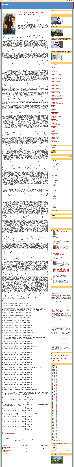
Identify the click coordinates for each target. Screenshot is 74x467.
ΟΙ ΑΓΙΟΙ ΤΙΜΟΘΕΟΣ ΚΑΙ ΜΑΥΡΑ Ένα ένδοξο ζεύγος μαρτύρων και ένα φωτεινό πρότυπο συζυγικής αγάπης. (63, 246)
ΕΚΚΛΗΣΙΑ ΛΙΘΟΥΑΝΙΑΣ (55, 85)
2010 (53, 204)
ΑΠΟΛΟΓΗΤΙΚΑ (6, 433)
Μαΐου (53, 174)
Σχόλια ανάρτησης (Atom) (11, 447)
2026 (53, 160)
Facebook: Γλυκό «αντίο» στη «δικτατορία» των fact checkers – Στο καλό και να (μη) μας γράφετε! (63, 262)
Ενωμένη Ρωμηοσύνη (56, 353)
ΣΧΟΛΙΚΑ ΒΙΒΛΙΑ (54, 137)
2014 (53, 198)
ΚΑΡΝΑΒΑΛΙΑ (53, 109)
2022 (53, 185)
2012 (53, 201)
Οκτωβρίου (54, 166)
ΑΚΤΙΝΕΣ (5, 4)
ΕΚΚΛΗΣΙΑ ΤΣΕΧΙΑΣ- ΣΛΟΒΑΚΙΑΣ (57, 95)
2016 (53, 195)
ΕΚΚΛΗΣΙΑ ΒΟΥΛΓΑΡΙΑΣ (55, 78)
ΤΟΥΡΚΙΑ (53, 140)
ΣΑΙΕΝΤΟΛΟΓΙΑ (54, 131)
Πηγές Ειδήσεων (55, 280)
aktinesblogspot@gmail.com (56, 12)
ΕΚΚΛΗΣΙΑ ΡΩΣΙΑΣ (54, 92)
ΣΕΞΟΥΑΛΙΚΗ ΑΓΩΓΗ (54, 133)
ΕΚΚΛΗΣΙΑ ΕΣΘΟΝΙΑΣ (55, 81)
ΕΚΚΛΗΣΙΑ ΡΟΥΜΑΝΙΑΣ (55, 91)
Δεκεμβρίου (54, 163)
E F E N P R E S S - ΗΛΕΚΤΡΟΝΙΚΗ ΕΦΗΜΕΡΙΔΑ (61, 355)
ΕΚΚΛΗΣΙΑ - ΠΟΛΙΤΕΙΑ (55, 74)
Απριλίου (53, 175)
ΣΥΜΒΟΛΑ (53, 134)
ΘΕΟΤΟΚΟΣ (53, 105)
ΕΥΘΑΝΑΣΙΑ (53, 102)
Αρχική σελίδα (24, 445)
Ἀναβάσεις (54, 260)
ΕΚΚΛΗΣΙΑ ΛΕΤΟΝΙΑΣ (55, 82)
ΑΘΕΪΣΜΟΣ (53, 64)
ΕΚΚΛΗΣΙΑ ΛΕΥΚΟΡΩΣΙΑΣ (55, 84)
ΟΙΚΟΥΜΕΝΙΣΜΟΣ (54, 123)
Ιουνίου (53, 172)
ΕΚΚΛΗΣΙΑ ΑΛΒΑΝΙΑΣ (55, 75)
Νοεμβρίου (54, 164)
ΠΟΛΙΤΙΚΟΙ (53, 130)
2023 (53, 184)
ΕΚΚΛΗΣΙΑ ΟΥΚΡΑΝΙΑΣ (55, 88)
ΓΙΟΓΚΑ (52, 70)
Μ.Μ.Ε (52, 117)
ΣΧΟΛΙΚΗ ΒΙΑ (53, 138)
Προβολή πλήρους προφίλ (6, 453)
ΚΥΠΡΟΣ (52, 113)
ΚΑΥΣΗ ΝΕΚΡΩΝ (54, 110)
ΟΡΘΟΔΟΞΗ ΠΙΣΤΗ (54, 124)
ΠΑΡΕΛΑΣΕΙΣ (53, 126)
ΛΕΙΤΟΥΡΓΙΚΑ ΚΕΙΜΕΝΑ (55, 116)
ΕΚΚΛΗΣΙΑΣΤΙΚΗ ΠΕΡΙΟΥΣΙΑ (56, 98)
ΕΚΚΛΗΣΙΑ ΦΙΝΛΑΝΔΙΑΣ (55, 96)
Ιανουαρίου (54, 180)
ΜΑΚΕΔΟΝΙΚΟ (53, 119)
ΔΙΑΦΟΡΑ (53, 71)
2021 (53, 187)
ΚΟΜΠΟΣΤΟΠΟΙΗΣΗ (54, 112)
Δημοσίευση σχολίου (5, 443)
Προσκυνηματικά (55, 279)
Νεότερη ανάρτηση (5, 445)
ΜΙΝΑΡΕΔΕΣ (53, 120)
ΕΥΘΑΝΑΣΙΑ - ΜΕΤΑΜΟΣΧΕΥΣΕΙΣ (57, 103)
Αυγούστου (54, 169)
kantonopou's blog (56, 253)
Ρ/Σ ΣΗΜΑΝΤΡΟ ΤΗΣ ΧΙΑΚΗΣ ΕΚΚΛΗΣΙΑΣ (60, 358)
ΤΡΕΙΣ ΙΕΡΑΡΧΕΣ (54, 141)
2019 (53, 190)
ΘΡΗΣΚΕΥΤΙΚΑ (54, 106)
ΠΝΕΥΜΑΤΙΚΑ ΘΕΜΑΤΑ (12, 433)
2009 (53, 206)
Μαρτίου (53, 177)
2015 (53, 196)
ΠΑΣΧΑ (52, 127)
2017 (53, 193)
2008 (53, 207)
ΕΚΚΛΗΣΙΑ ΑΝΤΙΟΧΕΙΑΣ (55, 77)
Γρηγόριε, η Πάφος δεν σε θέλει (56, 346)
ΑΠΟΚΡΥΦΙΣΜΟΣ (54, 67)
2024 (53, 182)
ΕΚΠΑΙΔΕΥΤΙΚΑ (54, 99)
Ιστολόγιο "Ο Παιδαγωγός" (57, 360)
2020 (53, 188)
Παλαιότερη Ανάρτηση (44, 445)
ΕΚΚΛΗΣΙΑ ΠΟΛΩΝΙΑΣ (55, 89)
